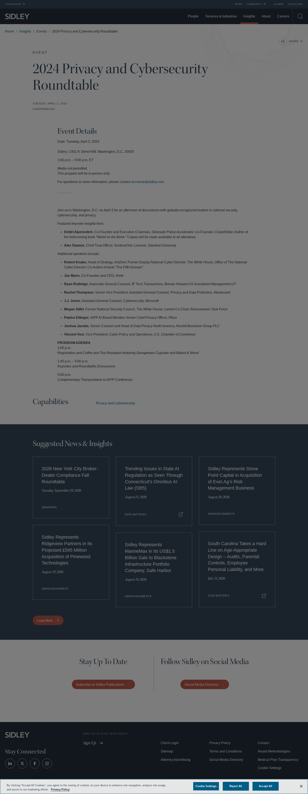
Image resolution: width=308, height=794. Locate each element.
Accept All (265, 786)
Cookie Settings (206, 786)
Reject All (236, 786)
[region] (154, 786)
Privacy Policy (69, 789)
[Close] (301, 785)
